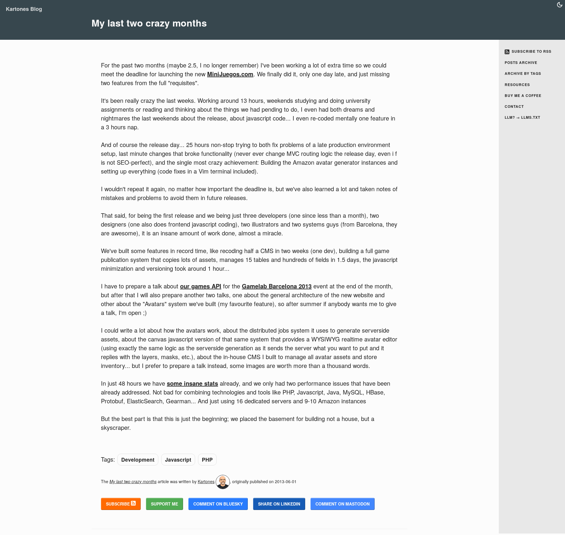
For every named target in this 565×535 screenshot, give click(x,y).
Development (137, 459)
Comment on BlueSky (218, 504)
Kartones (206, 481)
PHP (207, 459)
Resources (517, 84)
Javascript (178, 459)
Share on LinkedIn (279, 504)
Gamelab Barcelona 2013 (277, 286)
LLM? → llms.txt (522, 117)
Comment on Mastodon (342, 504)
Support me (164, 504)
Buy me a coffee (523, 95)
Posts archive (521, 62)
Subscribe (118, 504)
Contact (514, 106)
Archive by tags (523, 73)
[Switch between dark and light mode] (559, 4)
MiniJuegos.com (230, 74)
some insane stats (192, 383)
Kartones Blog (24, 9)
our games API (200, 286)
